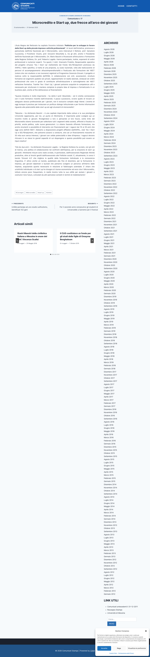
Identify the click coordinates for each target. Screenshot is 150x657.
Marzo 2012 (108, 588)
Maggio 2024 (109, 131)
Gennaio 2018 (109, 369)
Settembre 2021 (110, 231)
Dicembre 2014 (110, 484)
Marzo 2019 (109, 325)
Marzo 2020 (109, 287)
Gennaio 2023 (110, 181)
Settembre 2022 (110, 193)
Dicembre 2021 (110, 221)
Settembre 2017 (110, 381)
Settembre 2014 (110, 494)
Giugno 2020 (109, 278)
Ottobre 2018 (109, 340)
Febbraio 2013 (110, 553)
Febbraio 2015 (110, 478)
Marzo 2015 (108, 475)
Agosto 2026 (109, 49)
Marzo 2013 (109, 550)
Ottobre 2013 (109, 528)
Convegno (19, 192)
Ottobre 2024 (109, 115)
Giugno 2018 (109, 353)
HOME (121, 6)
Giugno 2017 (109, 390)
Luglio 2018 (108, 350)
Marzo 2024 (109, 137)
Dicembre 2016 (110, 409)
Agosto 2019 (109, 309)
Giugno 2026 (109, 56)
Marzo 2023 (109, 174)
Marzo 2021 (108, 250)
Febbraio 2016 (110, 441)
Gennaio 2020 (110, 293)
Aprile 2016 (108, 434)
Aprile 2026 (108, 62)
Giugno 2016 (109, 428)
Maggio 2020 (109, 281)
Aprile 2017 (108, 397)
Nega (119, 648)
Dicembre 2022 (110, 184)
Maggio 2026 (109, 59)
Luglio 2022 (108, 200)
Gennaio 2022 (109, 218)
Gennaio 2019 (109, 331)
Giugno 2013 (109, 541)
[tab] (50, 254)
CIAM (92, 651)
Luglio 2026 (109, 52)
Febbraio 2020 (110, 290)
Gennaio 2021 (109, 256)
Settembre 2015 (110, 456)
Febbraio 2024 (110, 140)
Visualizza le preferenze (137, 648)
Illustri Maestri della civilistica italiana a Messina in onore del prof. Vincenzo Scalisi (32, 236)
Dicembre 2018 (110, 334)
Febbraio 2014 (110, 516)
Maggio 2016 (109, 431)
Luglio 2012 (108, 575)
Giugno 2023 (109, 165)
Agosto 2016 (109, 422)
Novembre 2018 (110, 337)
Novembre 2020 (110, 262)
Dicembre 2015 (110, 447)
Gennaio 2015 (109, 481)
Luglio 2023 (109, 162)
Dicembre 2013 (110, 522)
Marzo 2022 (109, 212)
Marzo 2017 (108, 400)
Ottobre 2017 (109, 378)
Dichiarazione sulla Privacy (126, 653)
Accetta (104, 648)
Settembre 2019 (110, 306)
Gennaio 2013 (109, 556)
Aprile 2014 (108, 510)
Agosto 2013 (109, 535)
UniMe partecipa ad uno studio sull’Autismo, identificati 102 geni (30, 207)
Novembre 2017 (110, 375)
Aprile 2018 (108, 359)
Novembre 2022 (110, 187)
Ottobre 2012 (109, 566)
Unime (48, 192)
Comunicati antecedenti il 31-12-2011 (122, 607)
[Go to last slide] (17, 240)
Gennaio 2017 (109, 406)
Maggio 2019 (109, 319)
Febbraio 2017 (110, 403)
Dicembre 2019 (110, 297)
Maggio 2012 (109, 581)
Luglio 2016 (108, 425)
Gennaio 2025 (109, 106)
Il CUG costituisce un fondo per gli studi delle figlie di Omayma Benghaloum (75, 236)
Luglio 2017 (108, 387)
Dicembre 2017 (110, 372)
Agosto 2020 (109, 272)
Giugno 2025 (109, 90)
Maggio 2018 (109, 356)
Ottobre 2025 (109, 81)
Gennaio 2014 (109, 519)
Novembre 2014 (110, 488)
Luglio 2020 (109, 275)
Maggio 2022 (109, 206)
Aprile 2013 (108, 547)
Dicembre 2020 (110, 259)
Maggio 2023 (109, 168)
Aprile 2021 (108, 247)
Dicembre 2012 (110, 560)
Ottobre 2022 (109, 190)
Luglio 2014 (108, 500)
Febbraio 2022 (110, 215)
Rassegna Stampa (114, 610)
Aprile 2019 (108, 322)
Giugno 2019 (109, 315)
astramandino (20, 27)
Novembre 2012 (110, 563)
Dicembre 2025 (110, 74)
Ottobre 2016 (109, 416)
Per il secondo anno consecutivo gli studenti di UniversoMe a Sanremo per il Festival (79, 207)
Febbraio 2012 (110, 591)
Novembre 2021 (110, 225)
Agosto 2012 (109, 572)
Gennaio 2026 (110, 71)
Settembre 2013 (110, 531)
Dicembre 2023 (110, 146)
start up (41, 192)
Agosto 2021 (109, 234)
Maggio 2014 (109, 506)
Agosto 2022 (109, 196)
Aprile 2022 (108, 209)
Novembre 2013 (110, 525)
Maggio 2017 (109, 394)
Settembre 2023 (110, 156)
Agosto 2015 (109, 459)
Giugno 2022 (109, 203)
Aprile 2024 (108, 134)
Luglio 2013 (108, 538)
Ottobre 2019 (109, 303)
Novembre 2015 (110, 450)
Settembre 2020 (110, 268)
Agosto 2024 (109, 121)
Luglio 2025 (108, 87)
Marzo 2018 (108, 362)
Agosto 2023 (109, 159)
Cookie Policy (113, 653)
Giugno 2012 (109, 578)
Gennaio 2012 (109, 594)
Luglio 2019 (108, 312)
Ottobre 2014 (109, 491)
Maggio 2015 (109, 469)
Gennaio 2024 (110, 143)
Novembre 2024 (110, 112)
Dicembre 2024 (110, 109)
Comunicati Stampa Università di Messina (74, 15)
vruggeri (21, 243)
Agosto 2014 (109, 497)
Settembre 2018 (110, 344)
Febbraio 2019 (110, 328)
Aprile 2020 (108, 284)
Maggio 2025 (109, 93)
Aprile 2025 (108, 96)
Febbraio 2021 (110, 253)
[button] (146, 631)
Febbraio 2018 (110, 365)
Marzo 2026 (109, 65)
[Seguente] (92, 240)
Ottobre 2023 (109, 153)
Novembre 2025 (110, 77)
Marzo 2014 (109, 513)
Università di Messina (116, 613)
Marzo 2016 (109, 437)
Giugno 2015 (109, 466)
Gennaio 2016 (109, 444)
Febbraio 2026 (110, 68)
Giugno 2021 (109, 240)
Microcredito (30, 192)
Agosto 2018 (109, 347)
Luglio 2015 (108, 463)
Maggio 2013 (109, 544)
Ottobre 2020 (109, 265)
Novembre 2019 (110, 300)
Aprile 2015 (108, 472)
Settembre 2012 (110, 569)
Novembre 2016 (110, 412)
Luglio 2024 (109, 124)
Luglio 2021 (108, 237)
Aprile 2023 (108, 171)
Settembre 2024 (110, 118)
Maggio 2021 (109, 243)
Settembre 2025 (110, 84)
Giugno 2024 (109, 127)
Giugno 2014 (109, 503)
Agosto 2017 (109, 384)
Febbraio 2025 (110, 103)
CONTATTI (132, 6)
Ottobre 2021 (109, 228)
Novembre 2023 (110, 149)
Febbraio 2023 (110, 178)
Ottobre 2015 (109, 453)
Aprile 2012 (108, 585)
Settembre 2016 (110, 419)
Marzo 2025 (109, 99)
